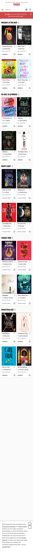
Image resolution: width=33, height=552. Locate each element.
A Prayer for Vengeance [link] (23, 333)
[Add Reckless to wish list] (14, 160)
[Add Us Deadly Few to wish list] (14, 232)
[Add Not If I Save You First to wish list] (30, 88)
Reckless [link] (5, 152)
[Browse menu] (30, 9)
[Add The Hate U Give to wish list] (30, 160)
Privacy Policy (22, 526)
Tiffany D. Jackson (8, 297)
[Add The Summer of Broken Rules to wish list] (14, 126)
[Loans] (26, 10)
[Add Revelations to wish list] (14, 342)
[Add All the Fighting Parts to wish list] (30, 375)
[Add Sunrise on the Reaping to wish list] (14, 270)
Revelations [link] (5, 333)
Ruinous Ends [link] (6, 190)
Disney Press (7, 48)
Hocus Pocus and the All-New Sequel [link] (8, 46)
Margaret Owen (23, 192)
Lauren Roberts (23, 120)
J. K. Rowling (22, 297)
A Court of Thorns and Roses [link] (23, 262)
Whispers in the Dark (9, 22)
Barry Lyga (21, 48)
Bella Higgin (7, 336)
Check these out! (7, 309)
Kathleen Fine (7, 369)
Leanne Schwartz (23, 336)
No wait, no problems (9, 94)
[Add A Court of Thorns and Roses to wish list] (30, 270)
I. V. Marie (6, 192)
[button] (14, 46)
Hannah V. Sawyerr (24, 369)
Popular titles (6, 237)
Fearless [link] (20, 118)
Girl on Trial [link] (5, 367)
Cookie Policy (6, 547)
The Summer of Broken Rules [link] (8, 118)
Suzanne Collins (8, 264)
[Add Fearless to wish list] (30, 126)
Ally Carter (21, 82)
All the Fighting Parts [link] (23, 367)
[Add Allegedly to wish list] (14, 303)
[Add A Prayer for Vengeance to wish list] (30, 342)
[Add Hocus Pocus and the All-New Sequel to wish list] (14, 54)
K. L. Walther (7, 120)
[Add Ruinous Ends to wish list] (14, 198)
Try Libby (7, 14)
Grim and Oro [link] (22, 223)
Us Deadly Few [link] (6, 223)
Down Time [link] (21, 46)
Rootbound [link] (21, 190)
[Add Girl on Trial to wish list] (14, 375)
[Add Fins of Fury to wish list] (14, 88)
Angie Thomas (22, 154)
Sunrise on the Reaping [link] (8, 262)
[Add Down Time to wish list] (30, 54)
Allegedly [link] (5, 295)
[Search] (2, 9)
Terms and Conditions (8, 526)
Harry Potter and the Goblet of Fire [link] (23, 295)
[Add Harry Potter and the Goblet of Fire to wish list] (30, 303)
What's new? (6, 166)
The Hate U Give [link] (23, 152)
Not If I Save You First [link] (23, 80)
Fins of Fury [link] (6, 80)
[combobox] (13, 10)
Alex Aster (21, 226)
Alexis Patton (7, 226)
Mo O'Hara (6, 82)
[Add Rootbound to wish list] (30, 198)
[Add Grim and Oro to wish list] (30, 232)
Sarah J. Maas (22, 264)
